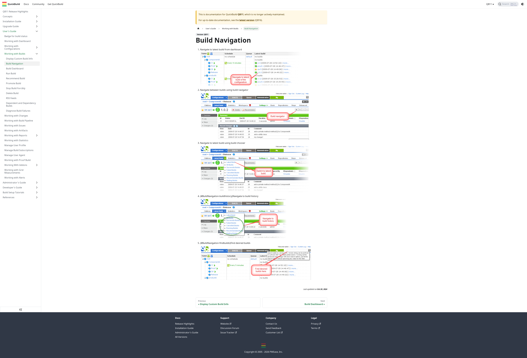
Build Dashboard (14, 68)
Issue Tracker (227, 332)
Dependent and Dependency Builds (21, 104)
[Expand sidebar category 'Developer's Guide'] (37, 187)
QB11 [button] (489, 4)
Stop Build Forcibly (15, 88)
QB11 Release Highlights (15, 11)
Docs (26, 4)
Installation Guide (12, 21)
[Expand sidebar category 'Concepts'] (37, 16)
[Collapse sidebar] (20, 309)
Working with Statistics (16, 140)
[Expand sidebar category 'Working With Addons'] (37, 165)
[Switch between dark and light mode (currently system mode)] (522, 4)
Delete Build (12, 93)
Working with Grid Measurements (13, 171)
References (8, 197)
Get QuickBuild (55, 4)
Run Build (11, 73)
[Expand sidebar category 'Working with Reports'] (37, 135)
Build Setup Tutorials (13, 192)
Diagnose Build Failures (18, 110)
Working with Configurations (12, 47)
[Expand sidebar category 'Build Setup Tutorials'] (37, 192)
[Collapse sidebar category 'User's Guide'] (37, 31)
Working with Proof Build (17, 160)
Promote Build (13, 83)
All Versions (181, 336)
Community (38, 4)
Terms (314, 328)
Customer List (273, 332)
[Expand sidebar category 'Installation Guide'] (37, 21)
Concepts (7, 16)
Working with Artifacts (16, 130)
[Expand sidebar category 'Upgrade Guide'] (37, 26)
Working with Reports (15, 135)
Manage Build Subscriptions (18, 150)
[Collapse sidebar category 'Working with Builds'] (37, 54)
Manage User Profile (15, 145)
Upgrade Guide (11, 26)
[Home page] (198, 28)
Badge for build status (15, 36)
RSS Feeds (11, 98)
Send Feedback (273, 328)
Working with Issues (15, 125)
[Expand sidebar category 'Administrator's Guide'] (37, 182)
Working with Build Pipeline (18, 120)
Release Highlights (184, 323)
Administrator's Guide (14, 182)
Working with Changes (16, 115)
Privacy (314, 323)
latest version (246, 20)
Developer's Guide (12, 187)
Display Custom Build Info (19, 58)
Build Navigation (14, 63)
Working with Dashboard (17, 41)
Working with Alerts (14, 177)
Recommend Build (15, 78)
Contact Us (271, 323)
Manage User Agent (14, 155)
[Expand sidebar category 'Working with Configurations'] (37, 47)
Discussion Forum (229, 328)
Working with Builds (14, 53)
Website (224, 323)
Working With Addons (15, 165)
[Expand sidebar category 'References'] (37, 197)
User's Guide (9, 31)
